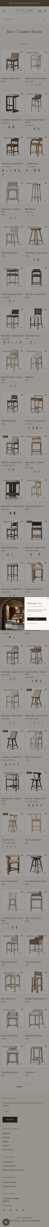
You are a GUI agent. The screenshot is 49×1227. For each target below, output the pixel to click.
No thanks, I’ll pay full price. (32, 623)
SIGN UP (37, 619)
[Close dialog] (47, 598)
